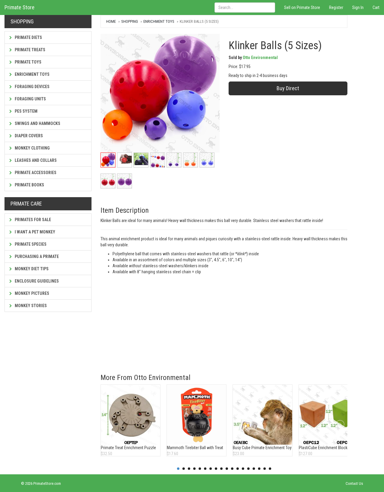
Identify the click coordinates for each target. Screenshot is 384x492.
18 (270, 468)
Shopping (129, 21)
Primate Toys (27, 62)
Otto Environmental (260, 57)
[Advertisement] (223, 320)
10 (227, 468)
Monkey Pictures (31, 293)
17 (264, 468)
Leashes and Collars (35, 160)
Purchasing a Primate (36, 256)
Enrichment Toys (32, 74)
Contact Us (354, 483)
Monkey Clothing (32, 148)
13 (243, 468)
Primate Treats (29, 49)
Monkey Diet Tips (31, 268)
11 (232, 468)
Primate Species (30, 244)
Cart (376, 7)
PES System (26, 111)
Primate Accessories (35, 172)
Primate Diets (28, 37)
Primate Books (29, 184)
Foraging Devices (32, 86)
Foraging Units (30, 98)
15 (254, 468)
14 (248, 468)
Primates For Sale (32, 219)
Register (336, 7)
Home (111, 21)
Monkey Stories (30, 305)
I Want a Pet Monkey (34, 232)
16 (259, 468)
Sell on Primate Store (302, 7)
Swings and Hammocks (37, 123)
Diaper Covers (28, 135)
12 (237, 468)
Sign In (358, 7)
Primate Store (19, 7)
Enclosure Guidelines (36, 281)
